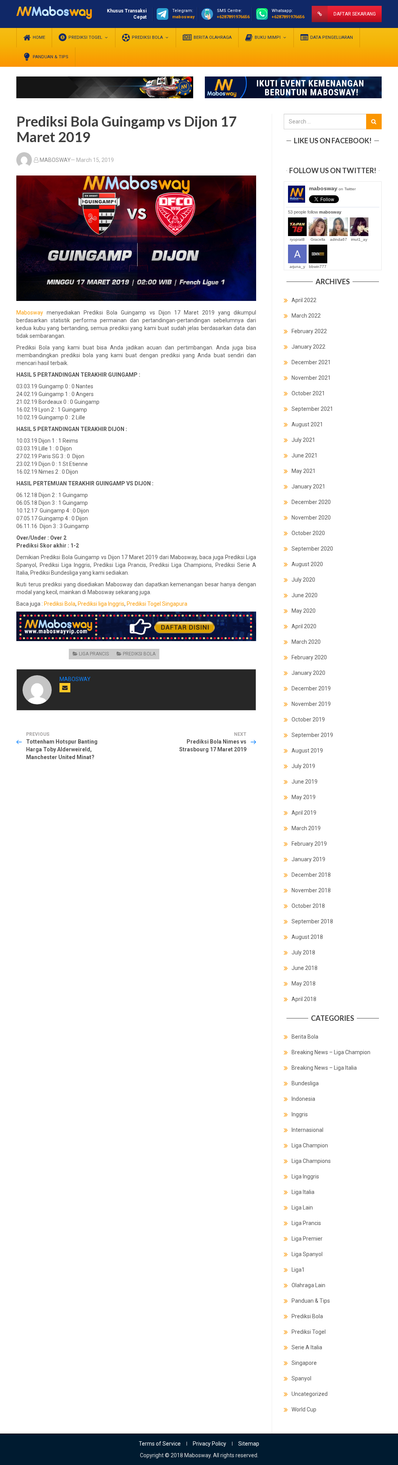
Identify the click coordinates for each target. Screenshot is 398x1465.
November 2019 (311, 704)
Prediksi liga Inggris (101, 604)
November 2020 (311, 517)
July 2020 (303, 580)
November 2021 (311, 378)
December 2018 (311, 875)
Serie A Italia (307, 1347)
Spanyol (301, 1378)
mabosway (332, 188)
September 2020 (312, 549)
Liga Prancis (94, 654)
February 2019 (309, 844)
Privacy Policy (209, 1444)
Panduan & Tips (311, 1301)
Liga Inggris (305, 1176)
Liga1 (298, 1270)
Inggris (300, 1114)
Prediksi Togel (309, 1332)
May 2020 (304, 611)
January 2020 (308, 673)
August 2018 (307, 937)
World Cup (304, 1409)
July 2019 (303, 766)
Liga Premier (307, 1239)
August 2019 (307, 750)
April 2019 (304, 813)
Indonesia (303, 1099)
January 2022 (308, 347)
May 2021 (304, 471)
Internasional (307, 1130)
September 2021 (312, 409)
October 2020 (308, 533)
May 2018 (304, 983)
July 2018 (303, 952)
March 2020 (306, 642)
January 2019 (308, 859)
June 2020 (305, 595)
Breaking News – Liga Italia (324, 1068)
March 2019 (306, 828)
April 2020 (304, 626)
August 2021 (307, 424)
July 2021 (303, 440)
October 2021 (308, 393)
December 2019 (311, 688)
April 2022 (304, 300)
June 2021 (305, 455)
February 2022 (309, 331)
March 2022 (306, 316)
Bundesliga (305, 1083)
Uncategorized (310, 1394)
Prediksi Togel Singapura (157, 604)
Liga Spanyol (307, 1254)
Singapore (304, 1363)
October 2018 (308, 906)
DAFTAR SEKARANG (354, 14)
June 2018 (305, 968)
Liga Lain (302, 1207)
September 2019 (312, 735)
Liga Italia (303, 1192)
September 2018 (312, 921)
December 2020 (311, 502)
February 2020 (309, 657)
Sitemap (248, 1444)
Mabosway (29, 312)
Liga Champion (310, 1145)
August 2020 (307, 564)
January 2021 (308, 486)
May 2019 (304, 797)
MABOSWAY (55, 160)
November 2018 (311, 890)
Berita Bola (305, 1037)
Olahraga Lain (308, 1285)
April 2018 (304, 999)
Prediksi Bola (59, 604)
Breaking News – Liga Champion (331, 1052)
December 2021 (311, 362)
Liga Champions (311, 1161)
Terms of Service (160, 1444)
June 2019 (305, 782)
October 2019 (308, 719)
